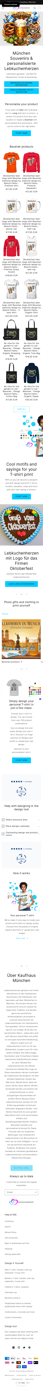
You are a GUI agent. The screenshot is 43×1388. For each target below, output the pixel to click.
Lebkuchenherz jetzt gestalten (21, 91)
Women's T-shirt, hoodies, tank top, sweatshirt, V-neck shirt (20, 1279)
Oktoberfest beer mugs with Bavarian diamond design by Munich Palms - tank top (31, 264)
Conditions (9, 1221)
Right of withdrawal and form (17, 1243)
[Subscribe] (35, 1192)
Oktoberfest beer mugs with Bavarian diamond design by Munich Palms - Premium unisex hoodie (11, 265)
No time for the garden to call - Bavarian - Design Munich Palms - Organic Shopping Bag (11, 349)
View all (21, 409)
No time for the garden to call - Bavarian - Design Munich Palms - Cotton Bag (11, 391)
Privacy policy (22, 1375)
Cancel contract (10, 4)
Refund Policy (10, 1232)
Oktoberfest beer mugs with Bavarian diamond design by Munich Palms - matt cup (31, 224)
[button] (3, 8)
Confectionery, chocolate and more (20, 1312)
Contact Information (13, 1317)
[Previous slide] (16, 594)
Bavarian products (11, 662)
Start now (21, 133)
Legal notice (29, 1379)
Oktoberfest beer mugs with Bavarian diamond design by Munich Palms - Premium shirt (11, 181)
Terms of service (34, 1375)
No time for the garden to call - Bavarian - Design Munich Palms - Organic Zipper (31, 391)
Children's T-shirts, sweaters (17, 1287)
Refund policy (9, 1375)
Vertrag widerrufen (13, 1254)
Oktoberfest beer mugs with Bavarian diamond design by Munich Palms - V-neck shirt (11, 307)
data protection (11, 1238)
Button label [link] (21, 1168)
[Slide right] (26, 669)
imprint (8, 1227)
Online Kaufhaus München (25, 1371)
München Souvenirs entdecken (21, 84)
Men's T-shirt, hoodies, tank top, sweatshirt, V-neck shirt (18, 1271)
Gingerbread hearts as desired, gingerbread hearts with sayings (18, 1304)
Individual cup (11, 1292)
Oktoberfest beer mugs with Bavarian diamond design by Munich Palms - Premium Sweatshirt (31, 182)
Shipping (8, 1249)
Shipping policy (17, 1379)
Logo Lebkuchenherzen (21, 584)
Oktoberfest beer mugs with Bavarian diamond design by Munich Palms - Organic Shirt (31, 307)
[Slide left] (16, 669)
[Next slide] (26, 594)
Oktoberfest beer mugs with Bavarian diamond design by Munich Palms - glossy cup (11, 224)
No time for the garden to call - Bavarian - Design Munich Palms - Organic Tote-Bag (31, 348)
